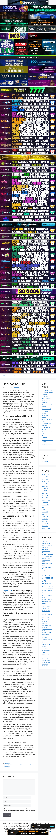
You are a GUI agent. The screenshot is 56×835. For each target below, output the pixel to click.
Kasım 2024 (45, 493)
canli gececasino (47, 545)
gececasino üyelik (46, 646)
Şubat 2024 (45, 514)
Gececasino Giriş (8, 764)
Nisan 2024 (45, 509)
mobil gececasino (46, 660)
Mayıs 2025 (45, 484)
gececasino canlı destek (46, 560)
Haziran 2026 (45, 474)
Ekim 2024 (45, 495)
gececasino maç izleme (46, 602)
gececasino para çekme (46, 610)
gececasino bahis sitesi (47, 556)
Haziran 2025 (45, 481)
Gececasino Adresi (8, 767)
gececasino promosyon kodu (47, 615)
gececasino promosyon (46, 612)
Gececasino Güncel (47, 587)
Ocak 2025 (45, 488)
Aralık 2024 (45, 491)
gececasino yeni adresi (46, 641)
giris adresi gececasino (46, 650)
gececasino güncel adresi (47, 588)
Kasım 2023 (45, 521)
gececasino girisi (47, 568)
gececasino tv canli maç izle (47, 629)
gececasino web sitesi (46, 634)
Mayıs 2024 (45, 507)
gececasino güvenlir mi (47, 591)
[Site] (28, 96)
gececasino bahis (47, 554)
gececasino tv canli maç (46, 626)
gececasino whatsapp (45, 636)
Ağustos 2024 (46, 500)
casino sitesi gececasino (45, 548)
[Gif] (28, 157)
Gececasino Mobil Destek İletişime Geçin (22, 764)
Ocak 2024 (45, 516)
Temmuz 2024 (46, 502)
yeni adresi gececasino (45, 664)
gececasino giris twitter (46, 574)
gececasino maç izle (47, 599)
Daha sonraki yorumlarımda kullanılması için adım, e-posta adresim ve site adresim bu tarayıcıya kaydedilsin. (19, 809)
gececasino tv (44, 623)
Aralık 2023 (45, 519)
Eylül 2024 (45, 498)
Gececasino (7, 763)
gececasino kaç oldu (47, 596)
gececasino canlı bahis (46, 558)
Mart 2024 (45, 512)
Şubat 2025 (45, 486)
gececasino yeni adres (47, 639)
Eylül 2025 (45, 479)
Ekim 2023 (45, 523)
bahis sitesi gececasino (46, 542)
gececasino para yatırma (46, 606)
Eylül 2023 (45, 526)
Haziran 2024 (45, 505)
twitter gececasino (46, 662)
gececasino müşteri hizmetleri (47, 604)
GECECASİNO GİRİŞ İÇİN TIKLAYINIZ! (28, 57)
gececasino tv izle (46, 632)
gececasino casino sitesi (47, 564)
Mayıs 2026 (45, 477)
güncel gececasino (45, 658)
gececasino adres (46, 551)
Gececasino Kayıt (45, 593)
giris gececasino (46, 653)
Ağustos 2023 (46, 528)
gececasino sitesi (45, 617)
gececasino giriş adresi (46, 584)
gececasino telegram (45, 620)
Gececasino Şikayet (47, 648)
